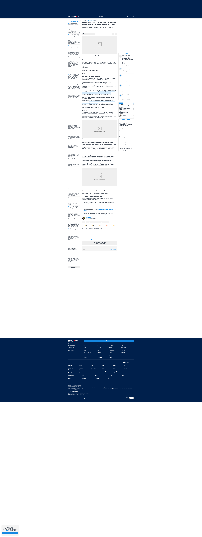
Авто (84, 345)
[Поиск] (128, 16)
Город (85, 350)
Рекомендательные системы (106, 387)
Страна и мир (123, 348)
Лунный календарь (94, 221)
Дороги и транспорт (87, 352)
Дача (100, 221)
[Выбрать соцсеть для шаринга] (116, 34)
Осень (110, 347)
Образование (99, 357)
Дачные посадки (105, 221)
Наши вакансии (71, 350)
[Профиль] (133, 16)
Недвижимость (100, 355)
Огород (87, 221)
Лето (98, 350)
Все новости (74, 21)
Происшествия (112, 350)
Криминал (99, 347)
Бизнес (85, 347)
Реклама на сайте (71, 345)
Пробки (101, 16)
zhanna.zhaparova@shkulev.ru (72, 394)
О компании (70, 348)
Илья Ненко (88, 217)
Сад (83, 221)
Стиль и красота (124, 347)
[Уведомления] (130, 16)
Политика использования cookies (107, 385)
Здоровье (85, 357)
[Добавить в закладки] (113, 34)
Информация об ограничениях (106, 384)
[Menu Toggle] (69, 16)
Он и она (111, 345)
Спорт (122, 345)
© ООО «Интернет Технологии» (85, 398)
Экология (123, 350)
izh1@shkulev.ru (80, 389)
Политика (111, 348)
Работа (110, 352)
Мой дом (99, 352)
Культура (99, 348)
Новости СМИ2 (85, 329)
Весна (85, 348)
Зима (98, 345)
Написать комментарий (89, 33)
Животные (86, 355)
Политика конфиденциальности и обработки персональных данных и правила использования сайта (117, 388)
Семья (110, 357)
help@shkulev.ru (75, 391)
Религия (110, 355)
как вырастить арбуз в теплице (104, 214)
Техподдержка (71, 347)
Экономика (123, 352)
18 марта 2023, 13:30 (85, 31)
